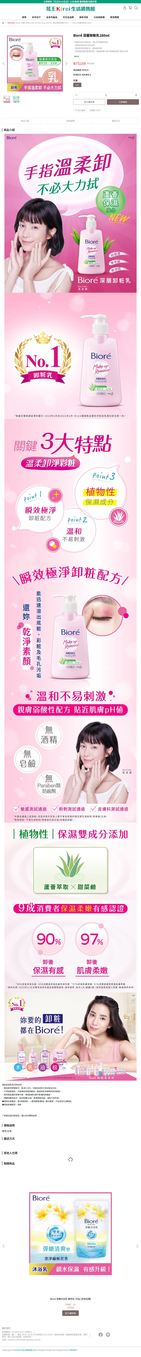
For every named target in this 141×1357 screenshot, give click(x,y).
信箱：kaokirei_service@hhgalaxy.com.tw (21, 1339)
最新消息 (83, 17)
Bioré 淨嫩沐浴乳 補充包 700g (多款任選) (70, 1298)
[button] (66, 63)
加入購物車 (89, 101)
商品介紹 (25, 120)
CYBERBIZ (72, 1350)
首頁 (24, 17)
